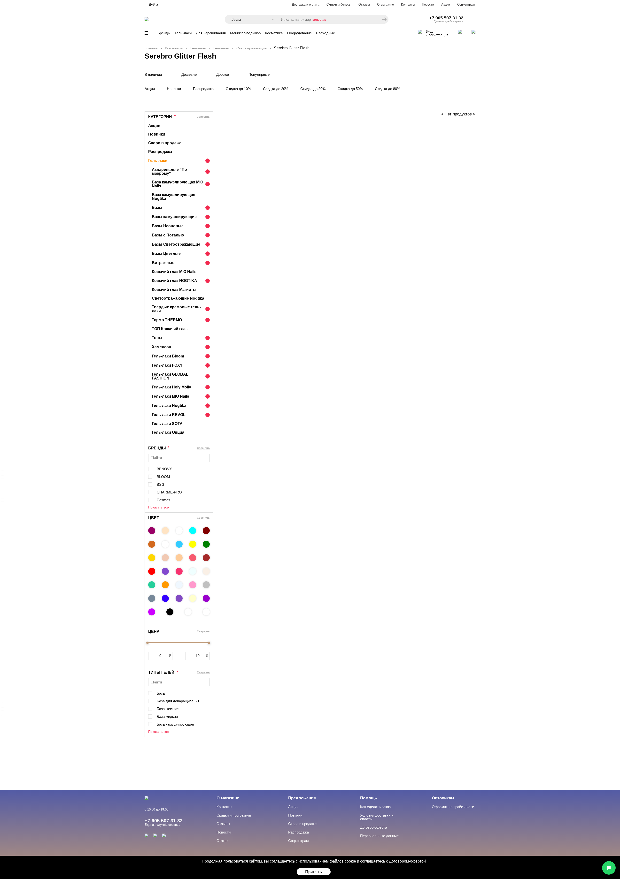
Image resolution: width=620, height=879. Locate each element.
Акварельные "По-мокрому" (170, 171)
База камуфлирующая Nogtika (173, 197)
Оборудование (299, 33)
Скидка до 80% (387, 89)
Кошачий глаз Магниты (174, 290)
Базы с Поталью (168, 235)
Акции (445, 4)
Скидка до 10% (238, 89)
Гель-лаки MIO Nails (170, 396)
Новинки (174, 89)
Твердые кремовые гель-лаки (176, 309)
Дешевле (189, 74)
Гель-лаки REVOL (169, 415)
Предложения (302, 798)
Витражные (163, 263)
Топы (157, 338)
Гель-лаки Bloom (168, 356)
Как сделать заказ (375, 807)
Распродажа (203, 89)
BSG (160, 484)
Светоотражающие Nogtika (178, 298)
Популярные (259, 74)
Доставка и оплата (305, 4)
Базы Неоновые (168, 226)
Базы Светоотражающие (176, 244)
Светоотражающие (251, 48)
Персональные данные (379, 836)
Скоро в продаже (164, 143)
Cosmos (163, 500)
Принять (313, 872)
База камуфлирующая (175, 724)
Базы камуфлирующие (174, 217)
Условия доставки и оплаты (376, 817)
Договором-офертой (407, 861)
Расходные (325, 33)
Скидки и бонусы (338, 4)
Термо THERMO (167, 320)
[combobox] (250, 19)
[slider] (147, 643)
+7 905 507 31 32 (446, 17)
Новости (428, 4)
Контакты (408, 4)
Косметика (274, 33)
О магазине (385, 4)
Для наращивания (211, 33)
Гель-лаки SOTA (167, 424)
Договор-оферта (373, 827)
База (161, 693)
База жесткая (168, 709)
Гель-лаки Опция (168, 432)
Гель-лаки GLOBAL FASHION (170, 376)
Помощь (368, 798)
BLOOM (163, 477)
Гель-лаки (183, 33)
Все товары (174, 48)
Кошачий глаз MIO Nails (174, 272)
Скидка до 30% (313, 89)
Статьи (222, 840)
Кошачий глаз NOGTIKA (174, 281)
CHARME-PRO (169, 492)
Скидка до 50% (350, 89)
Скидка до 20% (275, 89)
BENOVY (164, 469)
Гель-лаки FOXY (167, 365)
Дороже (222, 74)
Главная (151, 48)
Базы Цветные (166, 253)
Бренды (163, 33)
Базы (157, 207)
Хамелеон (161, 347)
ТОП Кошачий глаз (169, 329)
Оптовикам (443, 798)
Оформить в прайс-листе (453, 807)
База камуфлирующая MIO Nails (177, 184)
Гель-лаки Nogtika (169, 405)
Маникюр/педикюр (245, 33)
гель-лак (319, 19)
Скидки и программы (234, 815)
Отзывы (364, 4)
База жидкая (167, 716)
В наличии (153, 74)
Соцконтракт (466, 4)
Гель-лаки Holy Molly (171, 387)
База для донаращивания (178, 701)
